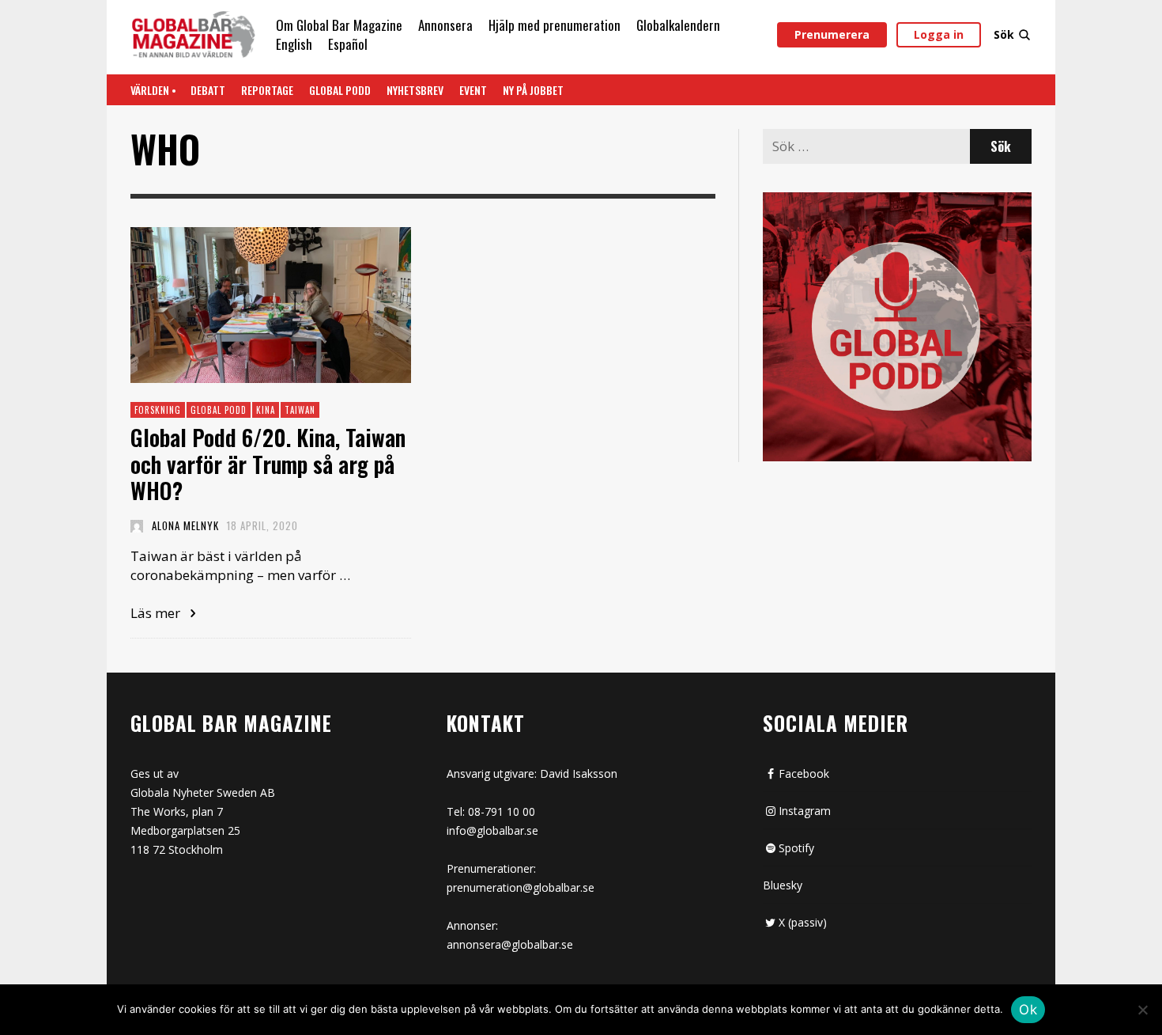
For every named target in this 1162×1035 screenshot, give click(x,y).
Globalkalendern (678, 25)
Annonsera (445, 25)
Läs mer (156, 613)
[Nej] (1142, 1011)
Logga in (939, 34)
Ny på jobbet (533, 90)
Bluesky (782, 885)
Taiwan (300, 410)
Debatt (208, 90)
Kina (265, 410)
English (294, 44)
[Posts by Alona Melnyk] (136, 525)
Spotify (796, 847)
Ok (1028, 1010)
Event (473, 90)
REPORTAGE (267, 90)
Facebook (804, 773)
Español (348, 44)
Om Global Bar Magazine (339, 25)
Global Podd (340, 90)
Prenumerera (832, 34)
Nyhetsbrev (415, 90)
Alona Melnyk (185, 525)
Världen (149, 90)
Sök (1004, 34)
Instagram (805, 810)
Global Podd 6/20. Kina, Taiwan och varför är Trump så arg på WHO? (268, 464)
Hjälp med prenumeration (555, 25)
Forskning (157, 410)
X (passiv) (803, 922)
